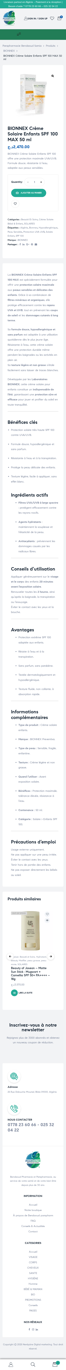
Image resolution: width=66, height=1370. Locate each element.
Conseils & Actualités (33, 1226)
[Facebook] (29, 1329)
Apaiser (15, 957)
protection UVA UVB (34, 231)
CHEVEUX (33, 1267)
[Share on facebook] (20, 244)
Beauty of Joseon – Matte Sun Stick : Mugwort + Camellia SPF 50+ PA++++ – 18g (30, 973)
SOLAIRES (29, 223)
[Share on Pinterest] (32, 244)
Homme (33, 1283)
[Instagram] (33, 1329)
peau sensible (15, 231)
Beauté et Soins (29, 219)
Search (33, 1364)
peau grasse (33, 960)
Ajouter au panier (31, 193)
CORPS (33, 1262)
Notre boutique (33, 1210)
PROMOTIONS (33, 1299)
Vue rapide (47, 920)
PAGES (33, 1310)
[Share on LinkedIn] (23, 244)
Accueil (33, 1204)
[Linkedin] (37, 1329)
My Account (11, 1364)
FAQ (33, 1220)
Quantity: (17, 181)
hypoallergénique (48, 227)
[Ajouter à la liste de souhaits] (15, 204)
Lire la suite (25, 992)
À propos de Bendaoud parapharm (33, 1215)
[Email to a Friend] (36, 244)
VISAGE (33, 1257)
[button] (52, 75)
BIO (33, 1294)
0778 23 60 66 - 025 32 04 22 (31, 1127)
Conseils (33, 1305)
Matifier (22, 960)
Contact (33, 1231)
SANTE (33, 1273)
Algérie (24, 227)
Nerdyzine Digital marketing (37, 1344)
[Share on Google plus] (27, 244)
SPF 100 (20, 235)
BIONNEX (23, 240)
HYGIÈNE (33, 1278)
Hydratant (41, 957)
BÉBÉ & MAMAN (33, 1289)
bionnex (33, 227)
